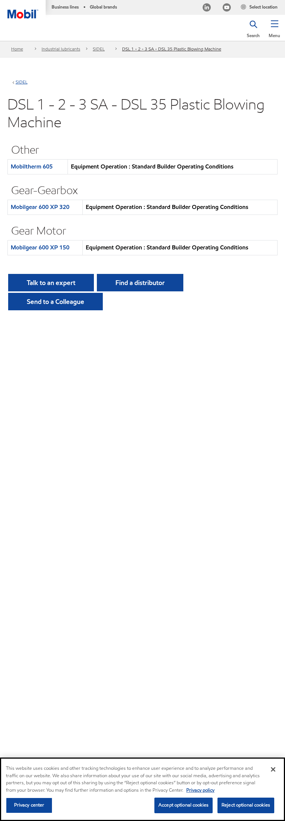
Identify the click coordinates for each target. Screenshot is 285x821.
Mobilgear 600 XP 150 (40, 247)
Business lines (65, 7)
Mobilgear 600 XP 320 (40, 207)
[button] (274, 31)
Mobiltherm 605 (32, 166)
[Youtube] (227, 8)
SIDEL (99, 49)
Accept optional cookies (183, 805)
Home (17, 49)
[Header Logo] (23, 9)
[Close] (273, 769)
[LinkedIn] (207, 8)
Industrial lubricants (61, 49)
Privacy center (29, 805)
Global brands (103, 7)
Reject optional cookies (246, 805)
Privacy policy (200, 790)
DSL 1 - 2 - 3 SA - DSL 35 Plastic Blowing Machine (171, 49)
